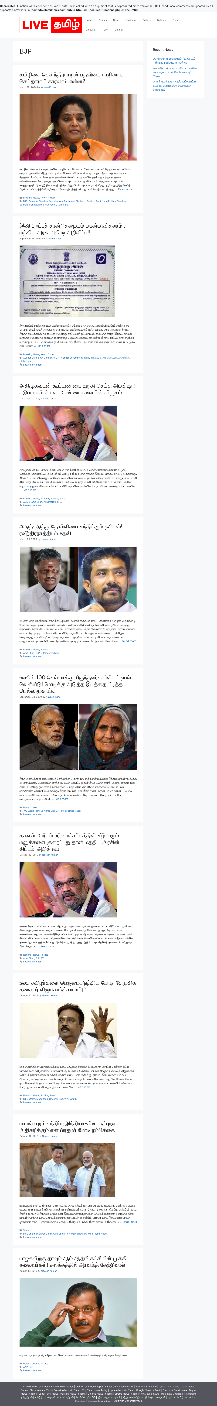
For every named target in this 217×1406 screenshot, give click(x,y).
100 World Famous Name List (39, 810)
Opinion (119, 29)
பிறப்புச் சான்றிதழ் (122, 357)
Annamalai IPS (51, 501)
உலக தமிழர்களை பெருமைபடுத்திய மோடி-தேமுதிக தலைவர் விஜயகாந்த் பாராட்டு (78, 986)
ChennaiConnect (37, 1233)
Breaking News (31, 197)
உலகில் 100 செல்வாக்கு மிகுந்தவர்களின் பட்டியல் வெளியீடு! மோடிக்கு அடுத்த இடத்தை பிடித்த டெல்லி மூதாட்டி (75, 684)
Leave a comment (32, 364)
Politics (102, 20)
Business (131, 20)
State (51, 354)
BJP (25, 201)
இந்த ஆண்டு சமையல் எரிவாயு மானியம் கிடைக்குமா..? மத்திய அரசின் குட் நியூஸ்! (175, 72)
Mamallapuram (79, 1233)
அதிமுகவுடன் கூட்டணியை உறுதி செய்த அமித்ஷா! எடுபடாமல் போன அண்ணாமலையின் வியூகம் (78, 389)
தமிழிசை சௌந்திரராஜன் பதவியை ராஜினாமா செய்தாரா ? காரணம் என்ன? (73, 77)
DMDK (31, 1099)
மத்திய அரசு (25, 361)
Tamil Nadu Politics (106, 201)
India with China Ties (58, 1233)
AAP (25, 1367)
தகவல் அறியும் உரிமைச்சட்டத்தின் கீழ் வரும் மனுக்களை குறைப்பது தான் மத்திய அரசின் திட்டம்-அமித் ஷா (69, 842)
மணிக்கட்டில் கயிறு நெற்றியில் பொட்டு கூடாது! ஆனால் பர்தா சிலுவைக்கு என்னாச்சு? (174, 85)
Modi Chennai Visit (53, 1099)
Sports (176, 20)
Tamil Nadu (101, 1233)
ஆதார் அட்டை (106, 357)
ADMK (26, 501)
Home (88, 20)
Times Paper (74, 810)
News (116, 20)
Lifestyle (90, 29)
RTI (42, 958)
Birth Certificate (46, 357)
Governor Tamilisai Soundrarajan (45, 201)
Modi (64, 810)
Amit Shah (36, 501)
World (36, 807)
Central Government (72, 357)
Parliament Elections (74, 201)
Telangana (63, 204)
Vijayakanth (70, 1099)
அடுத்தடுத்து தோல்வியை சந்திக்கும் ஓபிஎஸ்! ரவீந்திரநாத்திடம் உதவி (71, 529)
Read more (125, 189)
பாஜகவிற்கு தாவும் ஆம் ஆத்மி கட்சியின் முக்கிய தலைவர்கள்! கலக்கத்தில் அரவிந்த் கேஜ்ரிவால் (75, 1261)
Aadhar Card (30, 357)
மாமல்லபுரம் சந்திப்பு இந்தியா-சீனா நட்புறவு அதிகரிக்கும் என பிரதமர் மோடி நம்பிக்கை (68, 1126)
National (161, 20)
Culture (146, 20)
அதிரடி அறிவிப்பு (91, 357)
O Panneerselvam (50, 653)
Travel (104, 29)
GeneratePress (133, 1400)
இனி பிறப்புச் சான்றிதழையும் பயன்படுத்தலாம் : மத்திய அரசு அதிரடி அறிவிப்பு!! (72, 229)
